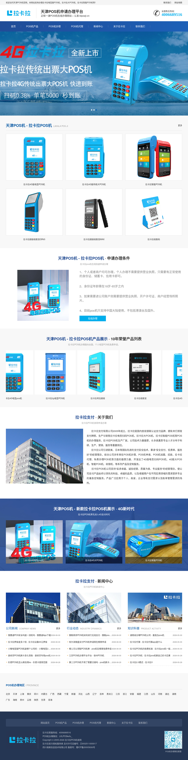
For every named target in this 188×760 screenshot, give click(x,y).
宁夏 (66, 693)
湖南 (174, 693)
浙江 (125, 693)
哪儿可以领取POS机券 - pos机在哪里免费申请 (95, 648)
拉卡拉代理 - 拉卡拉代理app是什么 (156, 641)
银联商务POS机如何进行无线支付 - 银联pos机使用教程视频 (95, 635)
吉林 (102, 693)
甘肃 (43, 699)
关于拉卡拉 (119, 26)
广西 (52, 693)
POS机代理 (77, 26)
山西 (87, 693)
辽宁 (95, 693)
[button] (91, 110)
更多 (180, 125)
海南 (15, 699)
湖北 (167, 693)
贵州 (22, 699)
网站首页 (45, 722)
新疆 (73, 693)
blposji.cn (84, 15)
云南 (29, 699)
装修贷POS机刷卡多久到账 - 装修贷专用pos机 (34, 655)
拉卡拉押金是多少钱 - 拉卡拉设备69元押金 (34, 641)
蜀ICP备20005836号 (85, 747)
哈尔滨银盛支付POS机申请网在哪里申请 (95, 641)
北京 (8, 693)
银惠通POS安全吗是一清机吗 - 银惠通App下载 (34, 635)
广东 (8, 699)
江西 (146, 693)
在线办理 (92, 318)
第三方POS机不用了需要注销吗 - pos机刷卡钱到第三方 (95, 662)
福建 (139, 693)
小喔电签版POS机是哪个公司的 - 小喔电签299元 (34, 648)
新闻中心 (98, 26)
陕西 (36, 699)
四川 (36, 693)
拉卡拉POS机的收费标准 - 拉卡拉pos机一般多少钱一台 (156, 648)
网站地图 (178, 2)
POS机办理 (55, 26)
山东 (153, 693)
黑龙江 (110, 693)
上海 (22, 693)
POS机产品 (32, 26)
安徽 (132, 693)
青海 (50, 699)
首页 (13, 26)
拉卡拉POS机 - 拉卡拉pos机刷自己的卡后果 (156, 655)
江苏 (118, 693)
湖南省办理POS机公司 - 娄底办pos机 (156, 635)
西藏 (59, 693)
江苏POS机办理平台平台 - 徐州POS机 (95, 655)
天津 (15, 693)
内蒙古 (44, 693)
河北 (80, 693)
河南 (160, 693)
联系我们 (167, 2)
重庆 (29, 693)
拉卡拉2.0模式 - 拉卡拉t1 (156, 662)
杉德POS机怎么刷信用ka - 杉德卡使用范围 (34, 662)
